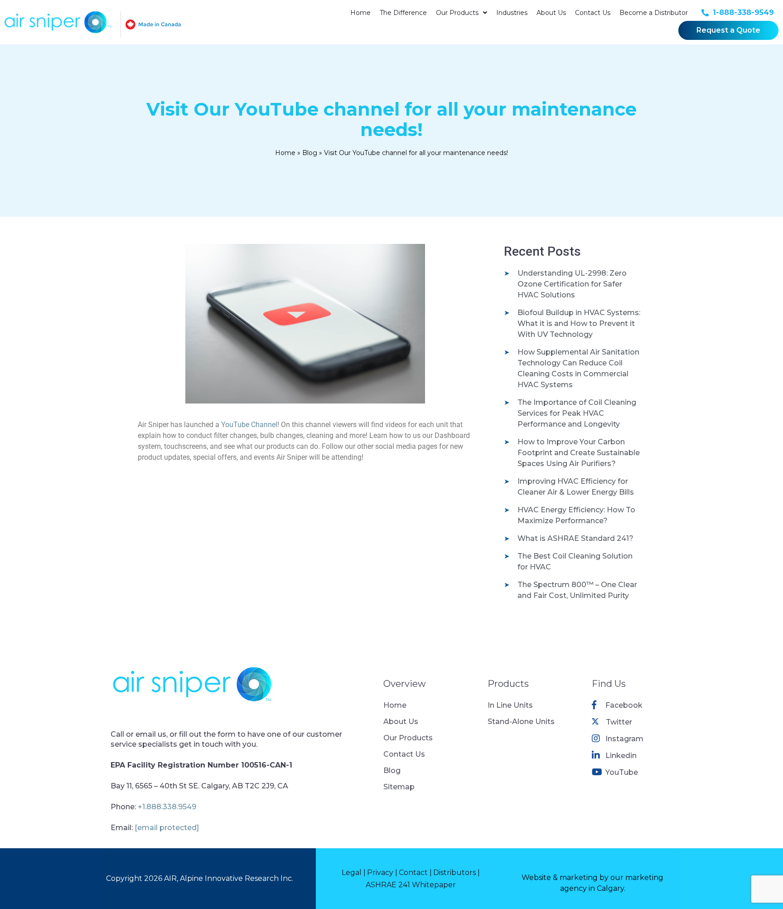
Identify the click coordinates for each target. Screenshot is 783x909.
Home (360, 13)
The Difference (403, 13)
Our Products (457, 13)
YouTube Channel (249, 424)
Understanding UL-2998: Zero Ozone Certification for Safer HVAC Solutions (572, 284)
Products (508, 683)
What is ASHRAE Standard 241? (575, 538)
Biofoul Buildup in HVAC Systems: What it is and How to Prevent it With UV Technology (578, 323)
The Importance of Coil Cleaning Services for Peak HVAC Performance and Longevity (576, 413)
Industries (511, 13)
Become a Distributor (653, 13)
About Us (551, 13)
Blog (309, 153)
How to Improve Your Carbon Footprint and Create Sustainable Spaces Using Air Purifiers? (578, 452)
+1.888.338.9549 (167, 806)
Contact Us (592, 13)
